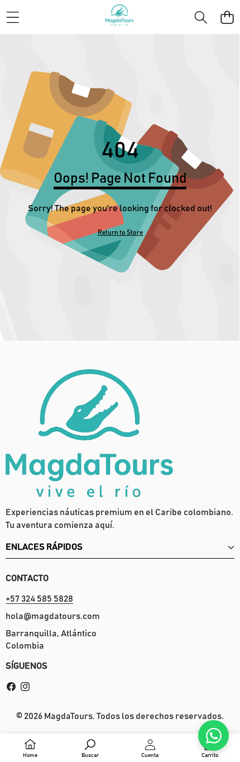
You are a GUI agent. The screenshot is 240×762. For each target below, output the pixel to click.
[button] (226, 17)
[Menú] (12, 17)
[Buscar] (200, 17)
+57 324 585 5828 (39, 598)
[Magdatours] (119, 17)
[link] (120, 232)
